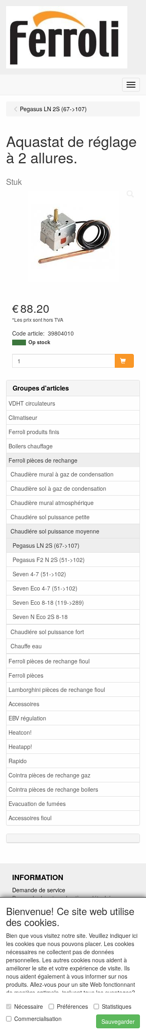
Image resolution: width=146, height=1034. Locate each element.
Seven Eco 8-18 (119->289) (48, 602)
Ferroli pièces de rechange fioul (49, 661)
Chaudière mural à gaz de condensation (62, 474)
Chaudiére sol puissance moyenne (55, 531)
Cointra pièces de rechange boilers (53, 789)
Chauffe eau (26, 646)
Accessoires (24, 704)
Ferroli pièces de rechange (43, 460)
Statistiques (116, 1006)
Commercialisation (38, 1018)
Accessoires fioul (30, 818)
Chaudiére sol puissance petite (50, 517)
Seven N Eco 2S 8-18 (40, 616)
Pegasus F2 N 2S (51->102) (49, 559)
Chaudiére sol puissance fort (47, 632)
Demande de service (38, 890)
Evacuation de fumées (37, 803)
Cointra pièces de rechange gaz (49, 775)
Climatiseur (23, 417)
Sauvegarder (118, 1021)
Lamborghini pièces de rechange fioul (57, 689)
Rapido (18, 761)
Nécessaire (28, 1006)
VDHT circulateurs (32, 403)
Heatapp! (20, 746)
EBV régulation (27, 718)
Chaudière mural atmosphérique (52, 502)
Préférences (72, 1006)
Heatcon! (20, 732)
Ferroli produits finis (34, 432)
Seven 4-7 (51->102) (39, 574)
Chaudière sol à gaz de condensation (58, 488)
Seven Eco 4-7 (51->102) (45, 588)
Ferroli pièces (26, 675)
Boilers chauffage (31, 446)
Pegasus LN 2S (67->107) (46, 545)
